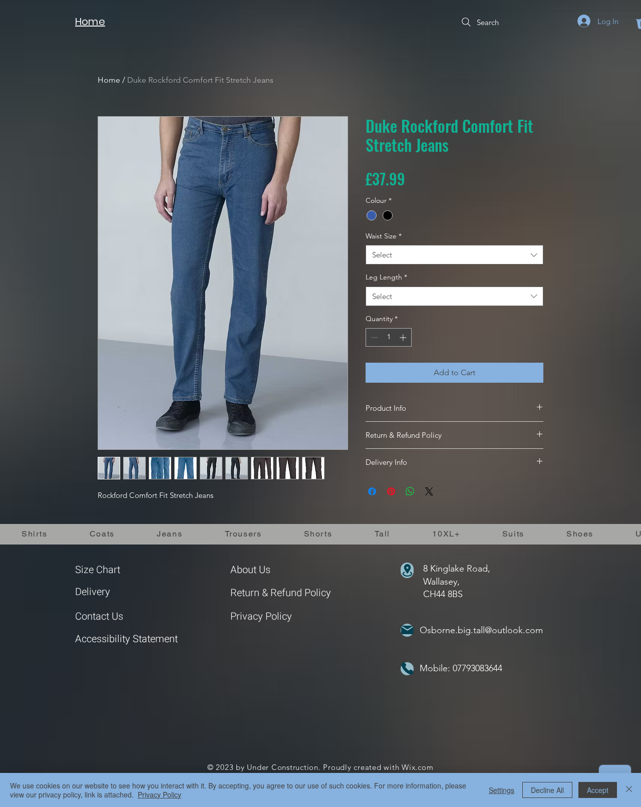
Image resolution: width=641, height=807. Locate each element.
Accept (597, 790)
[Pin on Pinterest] (391, 491)
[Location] (407, 570)
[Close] (629, 790)
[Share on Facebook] (372, 491)
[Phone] (407, 668)
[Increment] (404, 337)
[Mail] (407, 630)
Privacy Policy (261, 616)
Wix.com (417, 767)
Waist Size (384, 235)
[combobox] (454, 254)
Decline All (547, 790)
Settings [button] (501, 790)
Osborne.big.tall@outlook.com (481, 630)
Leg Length (386, 277)
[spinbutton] (389, 337)
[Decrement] (373, 337)
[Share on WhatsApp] (410, 491)
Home (109, 80)
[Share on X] (429, 491)
